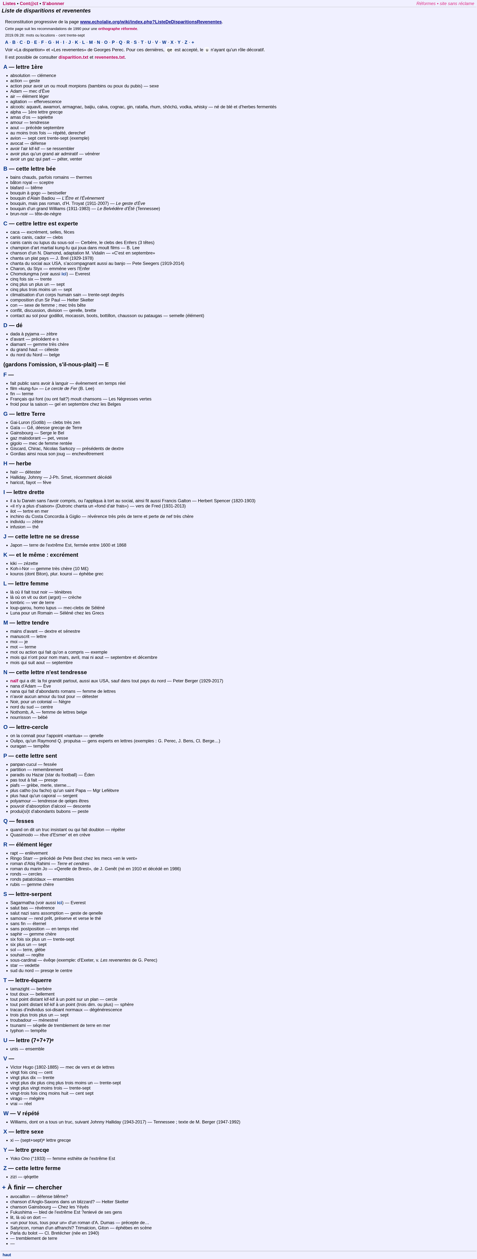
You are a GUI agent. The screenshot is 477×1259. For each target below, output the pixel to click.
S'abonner (53, 3)
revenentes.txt (110, 57)
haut (7, 1254)
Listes (9, 3)
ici (64, 273)
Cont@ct (29, 3)
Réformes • (428, 3)
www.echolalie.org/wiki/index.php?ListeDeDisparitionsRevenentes (151, 21)
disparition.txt (73, 57)
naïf (14, 680)
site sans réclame (457, 3)
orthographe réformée (117, 29)
